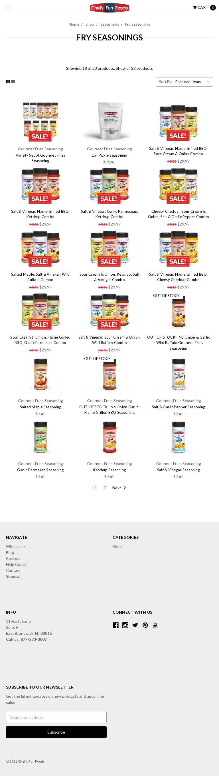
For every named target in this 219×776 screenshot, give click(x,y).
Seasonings (109, 24)
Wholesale (15, 546)
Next (117, 487)
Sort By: (165, 81)
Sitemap (13, 576)
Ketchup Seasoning (109, 470)
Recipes (13, 558)
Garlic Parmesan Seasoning (40, 470)
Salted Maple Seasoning (40, 407)
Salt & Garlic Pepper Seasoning (178, 407)
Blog (10, 552)
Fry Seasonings (137, 24)
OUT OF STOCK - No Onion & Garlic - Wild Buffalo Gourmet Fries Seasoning (178, 343)
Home (74, 24)
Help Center (17, 564)
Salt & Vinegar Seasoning (178, 470)
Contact (13, 570)
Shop (90, 24)
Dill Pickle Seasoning (109, 155)
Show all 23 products (134, 68)
